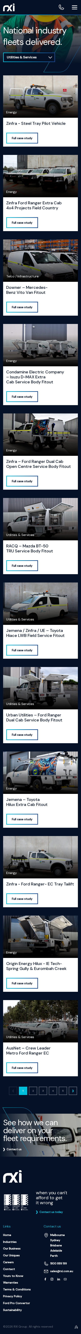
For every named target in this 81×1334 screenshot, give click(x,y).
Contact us (14, 1149)
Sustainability (12, 1310)
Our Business (12, 1248)
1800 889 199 (61, 7)
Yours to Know (13, 1276)
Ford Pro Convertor (16, 1303)
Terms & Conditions (17, 1289)
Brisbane (56, 1245)
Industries (10, 1242)
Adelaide (56, 1250)
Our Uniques (11, 1255)
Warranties (10, 1282)
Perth (54, 1256)
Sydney (55, 1240)
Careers (8, 1262)
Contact (9, 1269)
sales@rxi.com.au (61, 1271)
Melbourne (57, 1235)
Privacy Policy (12, 1296)
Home (7, 1235)
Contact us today (51, 1212)
